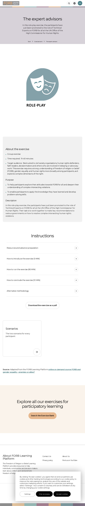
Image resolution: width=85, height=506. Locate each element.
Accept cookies (62, 494)
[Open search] (69, 3)
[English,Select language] (74, 3)
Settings (27, 494)
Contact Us (46, 456)
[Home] (11, 3)
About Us (66, 456)
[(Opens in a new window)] (36, 351)
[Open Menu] (80, 3)
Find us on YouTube (69, 460)
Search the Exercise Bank (42, 416)
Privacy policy (47, 460)
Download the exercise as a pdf (42, 305)
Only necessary (44, 494)
